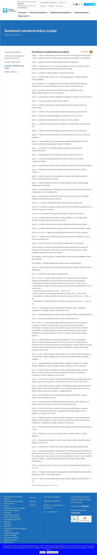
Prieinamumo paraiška (11, 533)
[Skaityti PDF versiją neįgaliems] (76, 4)
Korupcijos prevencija (11, 515)
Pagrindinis (8, 35)
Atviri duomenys (9, 503)
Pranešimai (7, 526)
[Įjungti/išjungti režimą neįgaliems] (73, 4)
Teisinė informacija (81, 12)
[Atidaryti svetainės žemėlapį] (79, 4)
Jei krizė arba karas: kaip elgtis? (14, 508)
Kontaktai (51, 6)
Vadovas (32, 497)
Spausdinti (85, 52)
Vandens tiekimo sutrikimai (48, 2)
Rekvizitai (32, 501)
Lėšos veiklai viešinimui (12, 517)
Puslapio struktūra (10, 535)
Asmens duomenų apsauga (13, 501)
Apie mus (62, 2)
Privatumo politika (52, 552)
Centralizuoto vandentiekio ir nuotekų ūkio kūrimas (14, 57)
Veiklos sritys (23, 16)
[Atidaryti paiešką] (82, 4)
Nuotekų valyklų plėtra (12, 62)
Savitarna (89, 4)
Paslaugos (22, 12)
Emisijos (6, 506)
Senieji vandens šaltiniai (12, 52)
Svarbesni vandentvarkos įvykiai (14, 67)
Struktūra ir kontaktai (38, 12)
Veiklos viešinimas (10, 72)
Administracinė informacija (60, 12)
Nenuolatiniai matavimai (12, 519)
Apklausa (43, 6)
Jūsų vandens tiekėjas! (11, 510)
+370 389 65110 (22, 7)
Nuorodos (59, 6)
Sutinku (42, 552)
